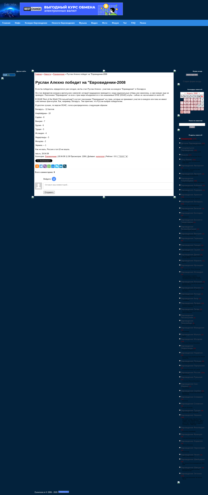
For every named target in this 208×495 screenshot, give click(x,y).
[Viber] (45, 166)
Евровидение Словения (192, 403)
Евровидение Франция (191, 434)
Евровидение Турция (191, 410)
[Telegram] (41, 166)
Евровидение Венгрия (191, 233)
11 (195, 103)
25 (195, 109)
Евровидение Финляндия (192, 427)
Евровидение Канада (191, 294)
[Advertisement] (104, 47)
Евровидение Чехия (190, 454)
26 (199, 109)
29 (185, 112)
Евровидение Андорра (191, 190)
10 (192, 103)
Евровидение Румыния (191, 377)
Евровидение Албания (191, 185)
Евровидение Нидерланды (187, 347)
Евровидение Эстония (191, 473)
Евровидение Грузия (190, 250)
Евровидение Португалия (193, 366)
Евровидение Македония (192, 328)
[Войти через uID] (54, 179)
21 (182, 109)
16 (189, 106)
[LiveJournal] (65, 166)
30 (189, 112)
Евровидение (59, 74)
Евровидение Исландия (192, 272)
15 (185, 106)
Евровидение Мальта (191, 334)
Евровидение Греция (191, 245)
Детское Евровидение (191, 143)
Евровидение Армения (191, 194)
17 (192, 106)
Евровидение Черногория (193, 448)
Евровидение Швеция (191, 467)
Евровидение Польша (191, 361)
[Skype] (57, 166)
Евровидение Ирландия (192, 265)
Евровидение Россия (190, 372)
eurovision (100, 156)
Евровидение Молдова (191, 339)
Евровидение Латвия (190, 303)
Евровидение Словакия (192, 397)
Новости (47, 74)
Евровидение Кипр (189, 298)
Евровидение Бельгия (191, 208)
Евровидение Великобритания (188, 228)
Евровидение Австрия (191, 174)
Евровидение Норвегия (192, 353)
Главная (38, 74)
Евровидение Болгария (192, 213)
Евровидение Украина (191, 415)
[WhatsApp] (49, 166)
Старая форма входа (192, 81)
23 (189, 109)
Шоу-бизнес (186, 159)
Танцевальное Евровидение (187, 149)
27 (202, 109)
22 (185, 109)
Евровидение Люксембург (187, 322)
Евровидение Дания (190, 254)
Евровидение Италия (191, 288)
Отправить (49, 192)
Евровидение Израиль (191, 260)
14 (182, 106)
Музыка (184, 155)
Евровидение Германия (192, 238)
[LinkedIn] (61, 166)
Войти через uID (192, 75)
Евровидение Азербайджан (187, 179)
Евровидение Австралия (192, 165)
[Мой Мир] (53, 166)
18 (195, 106)
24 (192, 109)
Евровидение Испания (191, 281)
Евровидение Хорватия (192, 441)
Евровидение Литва (190, 309)
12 (199, 103)
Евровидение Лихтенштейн (187, 316)
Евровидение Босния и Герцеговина (191, 221)
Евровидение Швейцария (193, 459)
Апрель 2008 (192, 93)
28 (182, 112)
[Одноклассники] (37, 166)
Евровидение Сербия (191, 391)
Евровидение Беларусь (192, 201)
